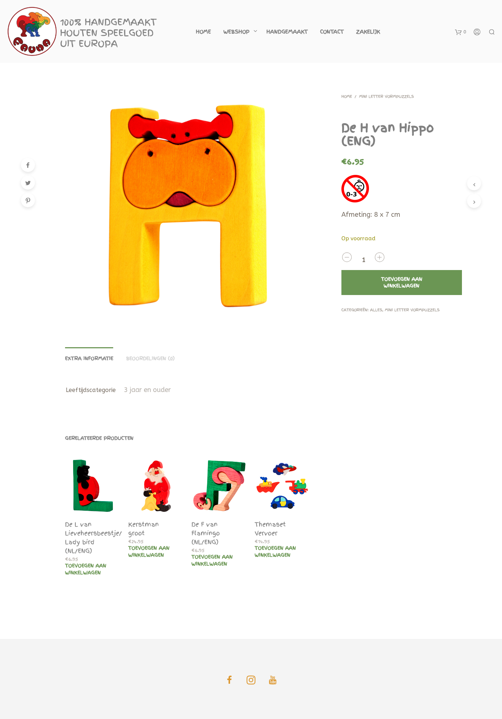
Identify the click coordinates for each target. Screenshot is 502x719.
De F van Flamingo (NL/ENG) (205, 533)
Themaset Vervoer (270, 529)
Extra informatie (89, 358)
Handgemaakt (287, 31)
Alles (376, 310)
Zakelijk (368, 31)
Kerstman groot (143, 529)
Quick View (97, 506)
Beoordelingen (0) (150, 358)
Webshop (236, 31)
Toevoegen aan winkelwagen (85, 569)
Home (203, 31)
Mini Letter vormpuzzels (386, 96)
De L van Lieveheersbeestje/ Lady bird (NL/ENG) (93, 537)
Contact (332, 31)
